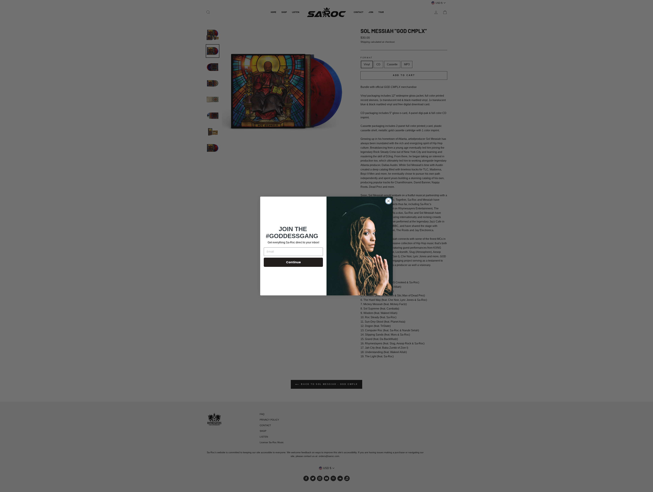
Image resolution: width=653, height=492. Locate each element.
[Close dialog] (388, 201)
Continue (293, 262)
